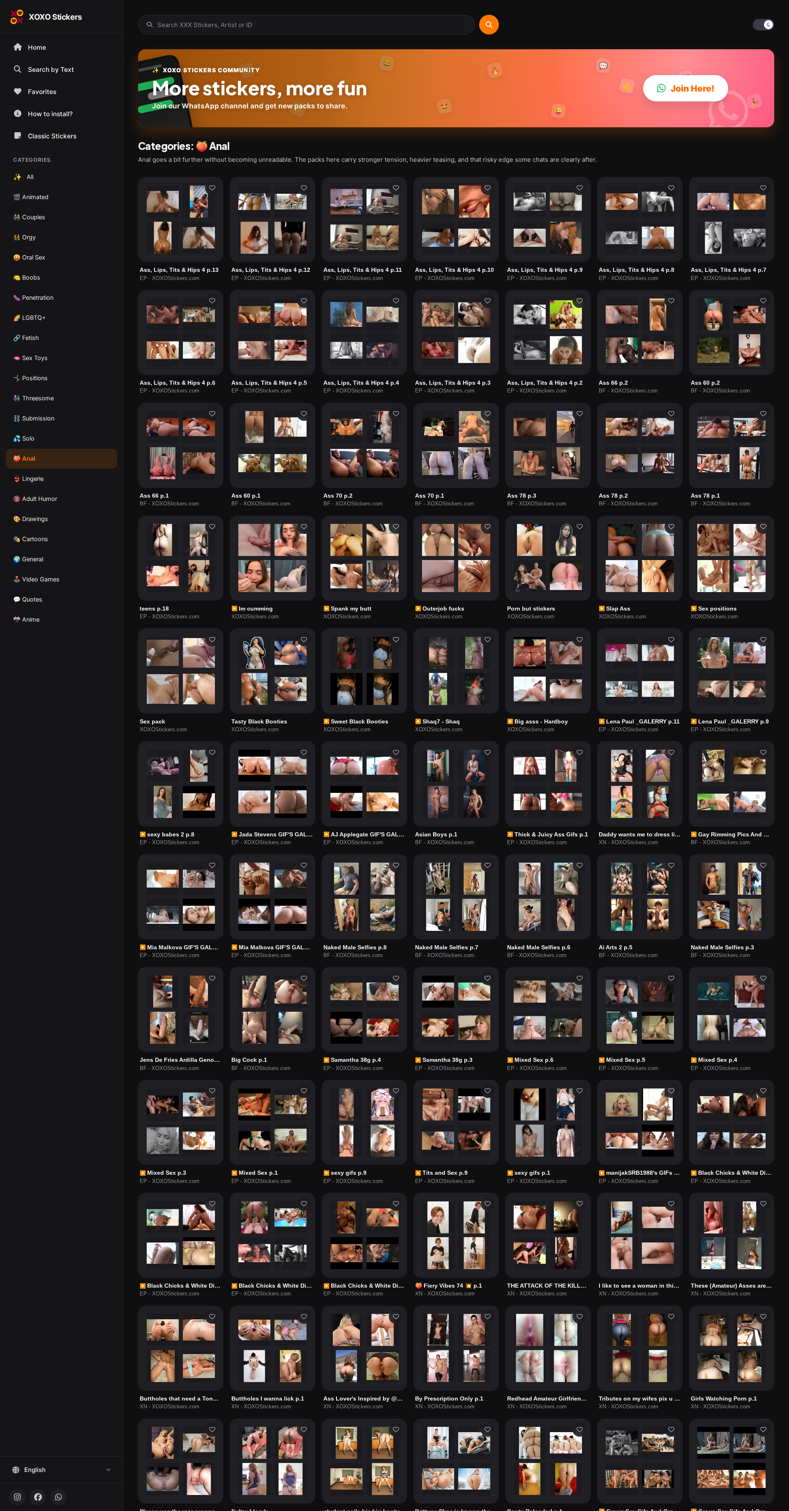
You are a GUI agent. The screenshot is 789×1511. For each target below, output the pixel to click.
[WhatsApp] (58, 1497)
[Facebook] (38, 1497)
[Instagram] (17, 1497)
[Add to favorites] (212, 188)
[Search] (489, 24)
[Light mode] (763, 24)
